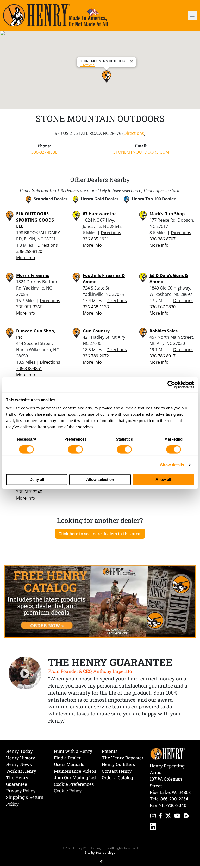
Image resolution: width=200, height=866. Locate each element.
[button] (177, 15)
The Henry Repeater (122, 758)
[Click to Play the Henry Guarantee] (25, 673)
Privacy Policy (21, 791)
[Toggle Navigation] (192, 15)
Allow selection (100, 479)
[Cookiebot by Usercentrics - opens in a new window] (171, 385)
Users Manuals (69, 764)
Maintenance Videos (75, 771)
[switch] (75, 449)
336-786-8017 (162, 356)
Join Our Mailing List (75, 778)
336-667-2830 (162, 307)
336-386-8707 (162, 239)
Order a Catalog (117, 778)
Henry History (20, 758)
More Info (25, 258)
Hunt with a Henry (73, 751)
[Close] (132, 61)
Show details (172, 465)
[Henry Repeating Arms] (55, 15)
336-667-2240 (29, 492)
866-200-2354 (174, 799)
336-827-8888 (44, 152)
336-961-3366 (29, 307)
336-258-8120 (29, 251)
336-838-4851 (29, 368)
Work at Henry (21, 771)
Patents (109, 751)
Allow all (163, 479)
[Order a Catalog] (100, 601)
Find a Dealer (67, 758)
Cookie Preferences (74, 784)
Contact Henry (117, 771)
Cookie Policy (68, 791)
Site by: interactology (100, 852)
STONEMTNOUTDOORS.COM (141, 152)
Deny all (36, 479)
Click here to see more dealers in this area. (100, 533)
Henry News (19, 764)
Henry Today (19, 751)
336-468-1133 (96, 307)
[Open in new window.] (153, 816)
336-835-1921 (96, 239)
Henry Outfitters (118, 764)
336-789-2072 (96, 356)
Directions (87, 65)
